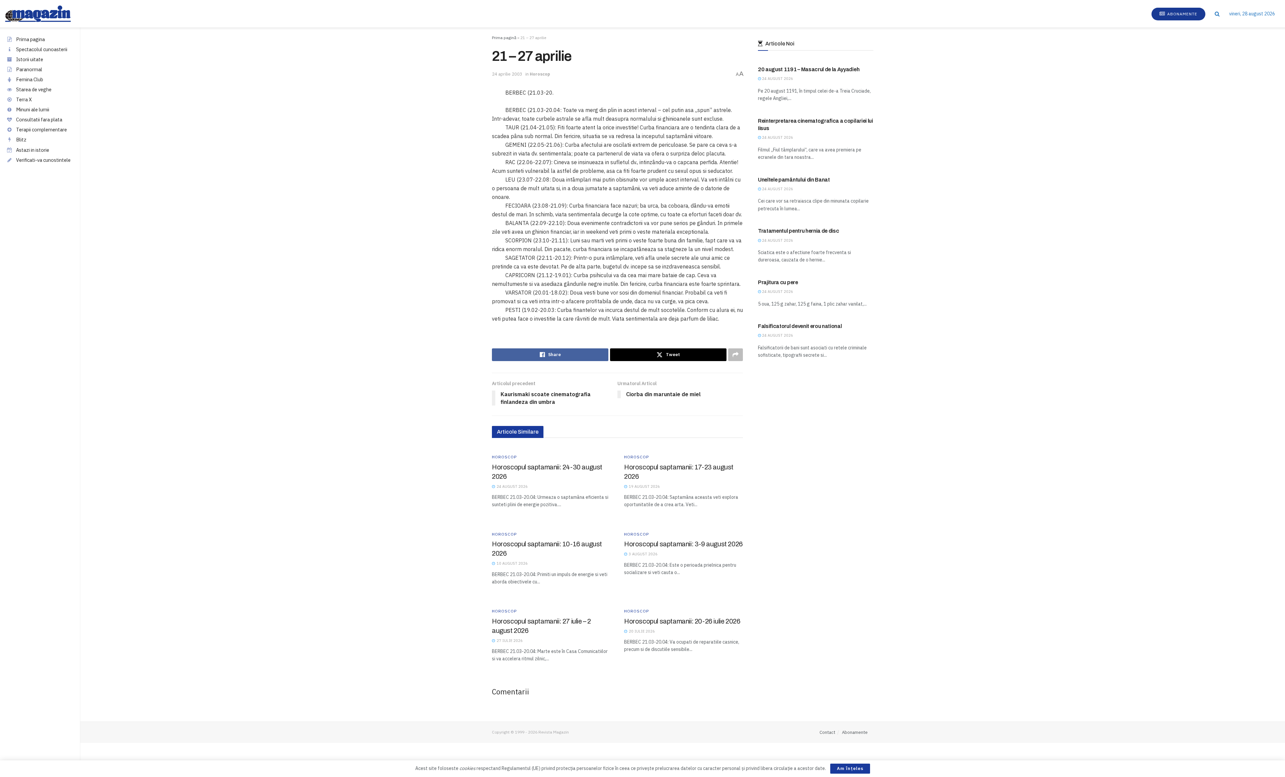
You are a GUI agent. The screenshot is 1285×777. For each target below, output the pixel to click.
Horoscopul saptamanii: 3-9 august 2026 (683, 544)
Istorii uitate (29, 59)
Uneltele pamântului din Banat (794, 180)
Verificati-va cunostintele (43, 160)
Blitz (21, 139)
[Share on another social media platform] (735, 354)
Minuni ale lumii (32, 109)
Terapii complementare (41, 129)
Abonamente (1181, 13)
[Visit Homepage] (44, 13)
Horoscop (540, 74)
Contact (827, 732)
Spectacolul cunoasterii (41, 49)
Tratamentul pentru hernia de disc (798, 231)
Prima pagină (504, 37)
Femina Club (29, 79)
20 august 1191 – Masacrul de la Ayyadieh (808, 69)
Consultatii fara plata (39, 119)
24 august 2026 (777, 78)
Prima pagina (30, 39)
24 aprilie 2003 (507, 74)
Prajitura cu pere (778, 282)
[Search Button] (1217, 13)
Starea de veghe (34, 89)
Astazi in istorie (32, 150)
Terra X (24, 99)
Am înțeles (850, 768)
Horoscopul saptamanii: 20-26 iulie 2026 (682, 621)
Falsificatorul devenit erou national (800, 326)
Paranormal (29, 69)
